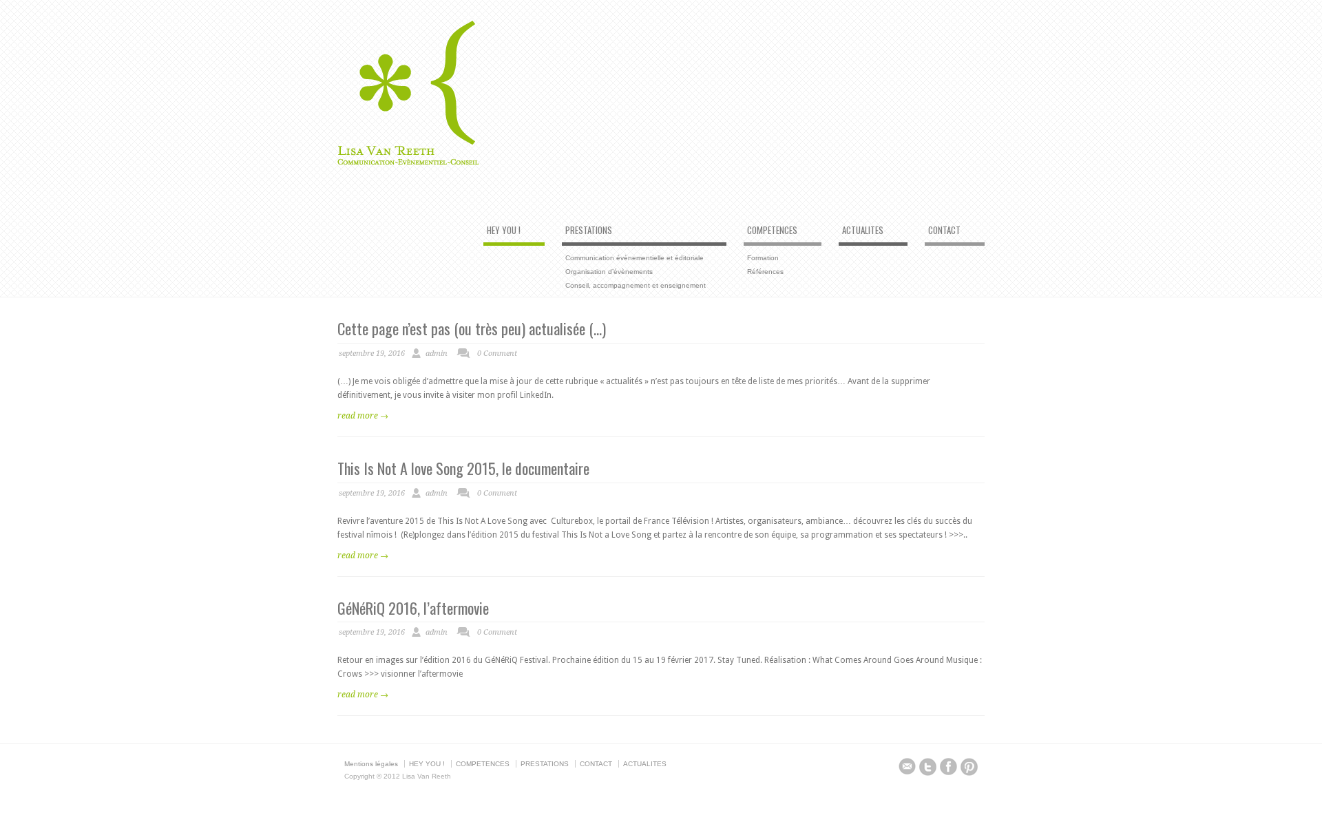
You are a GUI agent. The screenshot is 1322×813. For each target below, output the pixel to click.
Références (765, 271)
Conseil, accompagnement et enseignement (635, 285)
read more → (362, 416)
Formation (763, 258)
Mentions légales (371, 764)
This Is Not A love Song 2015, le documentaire (463, 468)
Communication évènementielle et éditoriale (634, 258)
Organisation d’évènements (609, 271)
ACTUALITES (862, 230)
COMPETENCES (772, 230)
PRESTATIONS (588, 230)
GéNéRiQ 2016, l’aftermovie (413, 608)
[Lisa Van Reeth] (408, 162)
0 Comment (497, 353)
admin (437, 353)
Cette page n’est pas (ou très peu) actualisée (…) (471, 328)
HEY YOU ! (504, 230)
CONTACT (944, 230)
